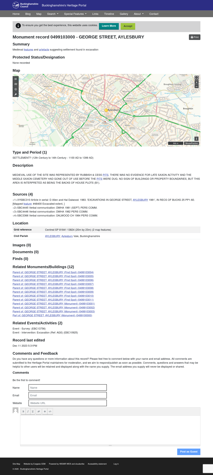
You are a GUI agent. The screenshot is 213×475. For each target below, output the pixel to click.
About (137, 14)
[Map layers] (16, 78)
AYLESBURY (140, 199)
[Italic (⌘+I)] (28, 411)
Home (16, 14)
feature (27, 203)
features (28, 49)
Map (38, 14)
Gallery (124, 14)
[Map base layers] (16, 84)
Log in (116, 463)
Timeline (109, 14)
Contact (153, 14)
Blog (28, 14)
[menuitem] (27, 13)
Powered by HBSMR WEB (60, 463)
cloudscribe (79, 463)
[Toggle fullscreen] (197, 78)
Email (16, 395)
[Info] (16, 89)
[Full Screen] (44, 411)
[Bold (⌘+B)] (23, 411)
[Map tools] (16, 94)
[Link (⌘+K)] (38, 411)
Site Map (16, 463)
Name (16, 387)
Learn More (109, 26)
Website (17, 403)
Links (95, 14)
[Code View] (50, 411)
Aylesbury (67, 236)
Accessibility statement (97, 463)
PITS (106, 175)
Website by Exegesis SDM (34, 463)
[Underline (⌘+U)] (32, 411)
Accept (128, 26)
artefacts (44, 49)
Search (51, 14)
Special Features (74, 14)
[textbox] (110, 430)
